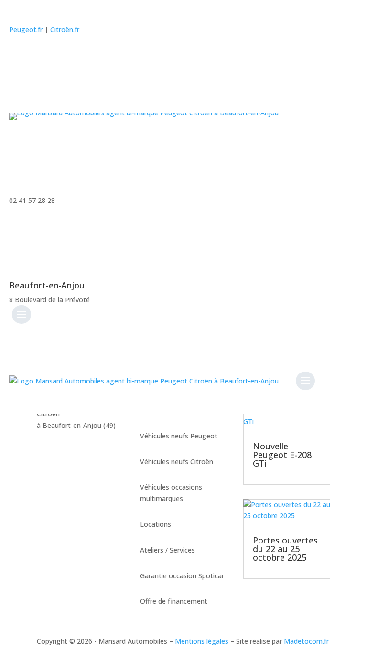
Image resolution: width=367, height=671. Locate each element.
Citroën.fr (64, 29)
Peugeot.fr (26, 29)
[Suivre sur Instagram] (36, 57)
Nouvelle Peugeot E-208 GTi (282, 454)
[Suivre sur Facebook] (16, 57)
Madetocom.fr (306, 641)
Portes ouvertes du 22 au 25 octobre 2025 (285, 548)
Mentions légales (201, 641)
